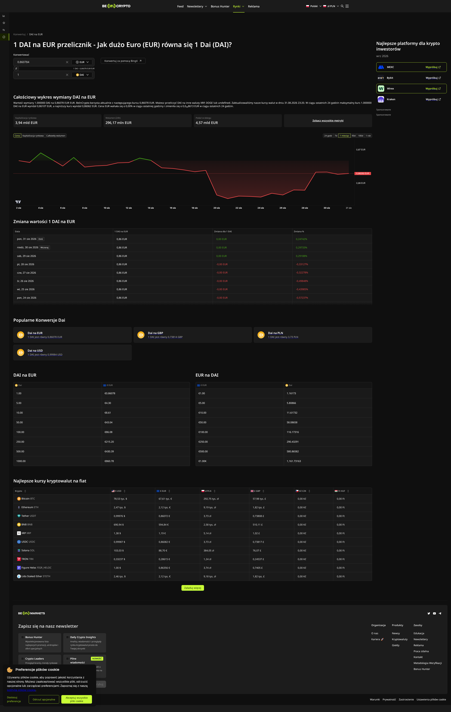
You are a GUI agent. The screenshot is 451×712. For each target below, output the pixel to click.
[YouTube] (434, 614)
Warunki (375, 699)
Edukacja (419, 633)
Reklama (254, 6)
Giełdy (395, 645)
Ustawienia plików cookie (431, 699)
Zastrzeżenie (406, 699)
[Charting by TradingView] (18, 202)
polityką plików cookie (21, 690)
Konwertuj (19, 34)
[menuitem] (4, 15)
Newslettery (195, 6)
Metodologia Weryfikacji (428, 663)
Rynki (236, 6)
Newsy (396, 633)
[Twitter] (429, 614)
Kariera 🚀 (377, 639)
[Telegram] (440, 614)
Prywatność (389, 699)
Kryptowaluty (399, 639)
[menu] (4, 26)
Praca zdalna (421, 651)
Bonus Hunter (220, 6)
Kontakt (418, 657)
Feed (180, 6)
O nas (374, 633)
